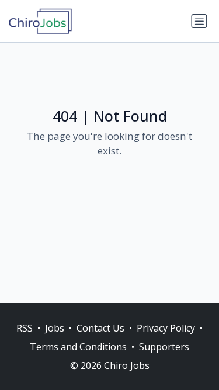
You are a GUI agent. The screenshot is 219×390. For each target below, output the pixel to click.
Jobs (54, 328)
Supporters (164, 346)
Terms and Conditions (78, 346)
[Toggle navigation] (199, 21)
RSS (24, 328)
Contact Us (100, 328)
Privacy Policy (166, 328)
